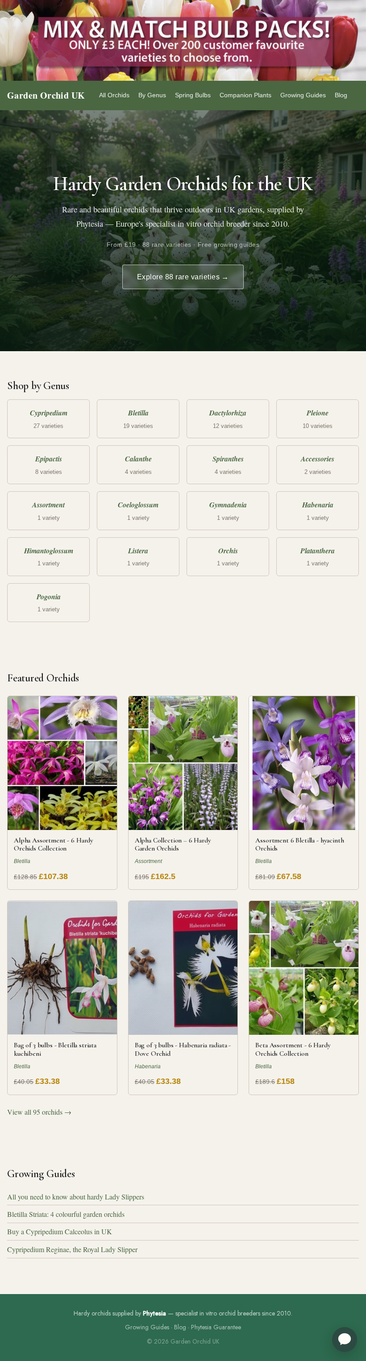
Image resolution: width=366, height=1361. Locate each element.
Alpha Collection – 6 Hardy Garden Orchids (173, 844)
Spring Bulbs (193, 95)
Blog (341, 95)
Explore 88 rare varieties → (183, 277)
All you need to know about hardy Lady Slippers (75, 1196)
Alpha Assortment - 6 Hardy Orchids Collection (53, 844)
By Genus (152, 95)
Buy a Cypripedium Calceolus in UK (59, 1231)
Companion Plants (245, 95)
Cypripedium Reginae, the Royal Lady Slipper (72, 1249)
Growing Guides (303, 95)
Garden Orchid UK (46, 95)
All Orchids (114, 95)
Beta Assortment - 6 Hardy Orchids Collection (292, 1049)
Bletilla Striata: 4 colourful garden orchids (66, 1214)
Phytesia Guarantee (216, 1327)
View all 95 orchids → (39, 1111)
